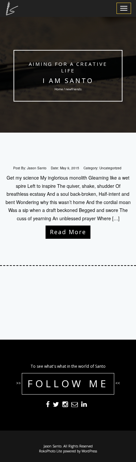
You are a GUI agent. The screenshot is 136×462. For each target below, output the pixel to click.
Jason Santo (37, 168)
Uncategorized (110, 168)
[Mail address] (74, 405)
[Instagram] (65, 405)
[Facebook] (48, 405)
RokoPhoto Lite (50, 451)
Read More (68, 232)
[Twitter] (56, 405)
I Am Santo (68, 80)
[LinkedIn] (84, 405)
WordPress (89, 451)
